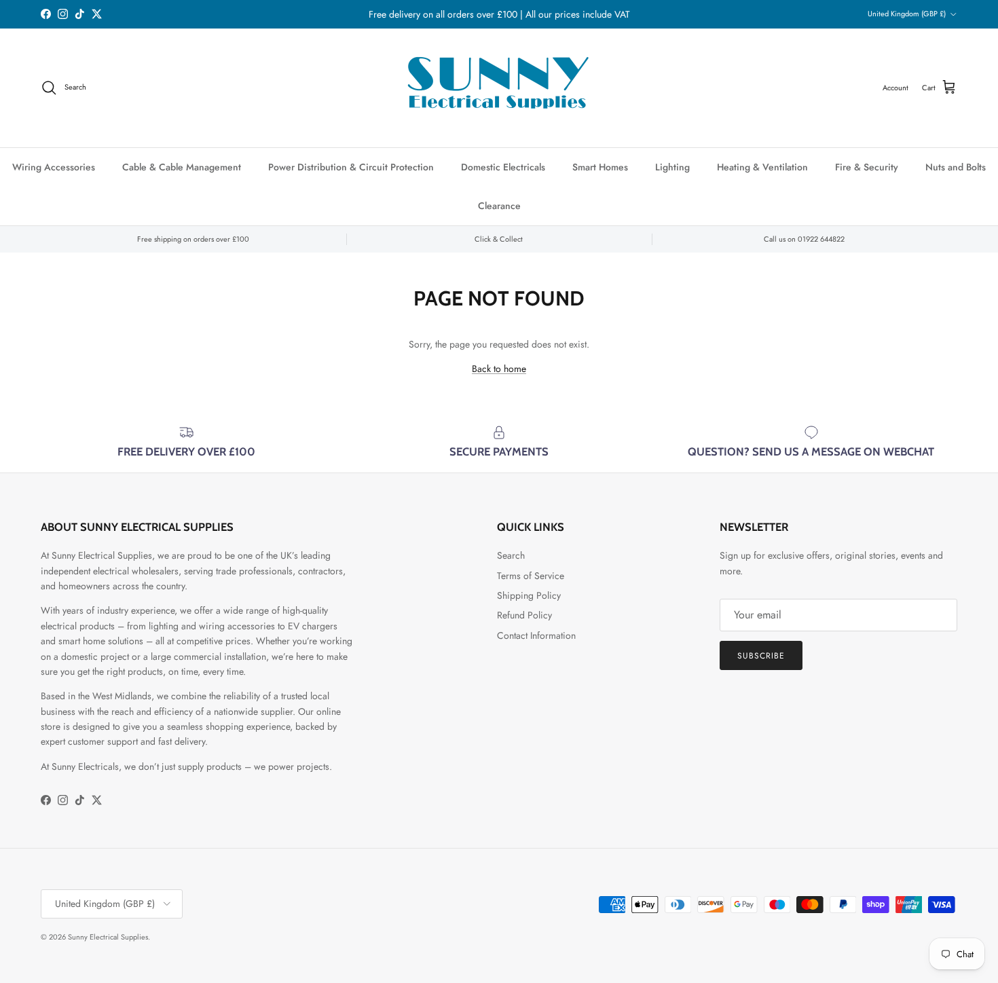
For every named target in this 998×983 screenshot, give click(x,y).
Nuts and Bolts (955, 167)
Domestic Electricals (503, 167)
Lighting (672, 167)
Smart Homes (600, 167)
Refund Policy (524, 615)
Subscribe (761, 656)
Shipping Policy (529, 595)
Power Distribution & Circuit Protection (351, 167)
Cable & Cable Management (181, 167)
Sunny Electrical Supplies (108, 936)
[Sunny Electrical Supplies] (499, 88)
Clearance (499, 205)
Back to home (499, 368)
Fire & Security (866, 167)
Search (511, 555)
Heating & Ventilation (762, 167)
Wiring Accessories (53, 167)
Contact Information (536, 635)
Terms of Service (530, 575)
